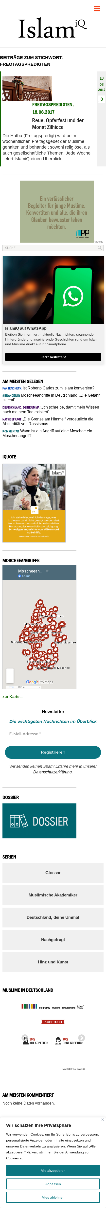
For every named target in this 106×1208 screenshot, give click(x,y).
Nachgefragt (53, 939)
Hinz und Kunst (53, 962)
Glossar (53, 872)
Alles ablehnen (53, 1197)
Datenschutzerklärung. (53, 772)
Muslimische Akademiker (53, 895)
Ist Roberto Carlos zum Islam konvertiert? (48, 388)
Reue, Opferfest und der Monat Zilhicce (58, 123)
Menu (97, 7)
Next (80, 1036)
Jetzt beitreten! (53, 357)
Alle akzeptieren (53, 1171)
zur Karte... (12, 697)
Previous (23, 1036)
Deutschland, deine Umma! (53, 917)
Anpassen (53, 1184)
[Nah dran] (103, 1119)
